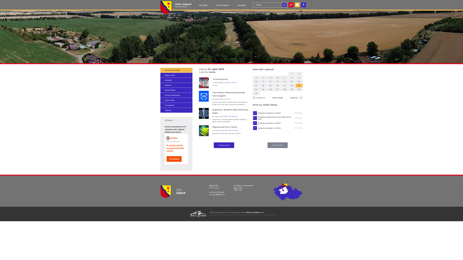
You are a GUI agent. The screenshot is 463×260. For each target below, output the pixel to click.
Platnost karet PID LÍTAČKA (224, 127)
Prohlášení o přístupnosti (243, 185)
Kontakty (242, 5)
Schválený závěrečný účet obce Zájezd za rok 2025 (274, 118)
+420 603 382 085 (216, 192)
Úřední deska (222, 5)
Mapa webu (238, 188)
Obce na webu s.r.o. (255, 212)
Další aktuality (224, 145)
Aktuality (203, 5)
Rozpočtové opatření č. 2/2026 (269, 128)
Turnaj (214, 85)
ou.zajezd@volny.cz (217, 194)
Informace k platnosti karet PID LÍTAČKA (226, 133)
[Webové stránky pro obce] (184, 214)
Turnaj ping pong (220, 79)
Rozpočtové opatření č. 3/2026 (269, 123)
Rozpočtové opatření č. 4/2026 (269, 113)
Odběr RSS (237, 190)
